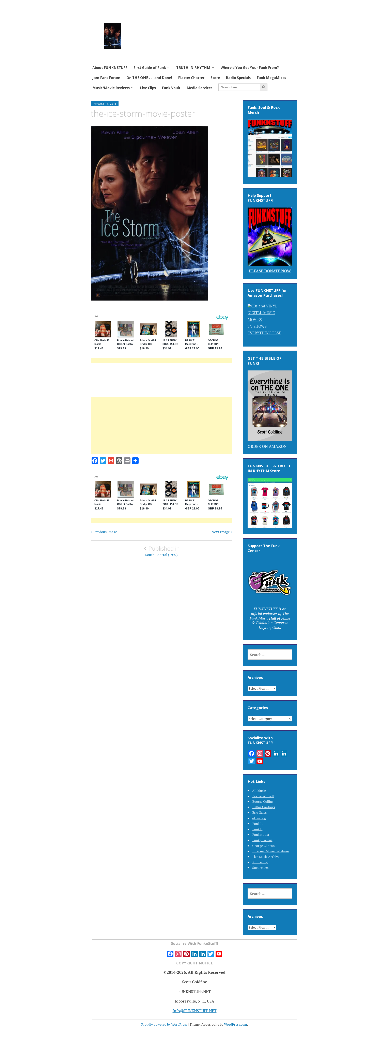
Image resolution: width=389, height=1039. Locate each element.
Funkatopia (260, 834)
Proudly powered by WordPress (164, 1024)
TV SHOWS (257, 326)
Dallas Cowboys (263, 807)
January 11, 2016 (104, 103)
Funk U (257, 829)
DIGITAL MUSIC (261, 312)
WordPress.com (235, 1024)
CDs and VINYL (264, 305)
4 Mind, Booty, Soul (156, 31)
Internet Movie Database (270, 851)
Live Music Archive (265, 856)
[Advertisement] (161, 430)
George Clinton (263, 845)
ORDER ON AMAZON (267, 446)
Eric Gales (259, 812)
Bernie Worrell (263, 796)
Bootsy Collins (262, 801)
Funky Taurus (262, 840)
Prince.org (260, 862)
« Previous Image (104, 532)
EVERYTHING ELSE (264, 332)
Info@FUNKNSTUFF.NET (195, 1010)
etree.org (259, 818)
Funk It (257, 823)
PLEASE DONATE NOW (270, 270)
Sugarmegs (260, 867)
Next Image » (222, 532)
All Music (259, 790)
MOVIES (255, 319)
